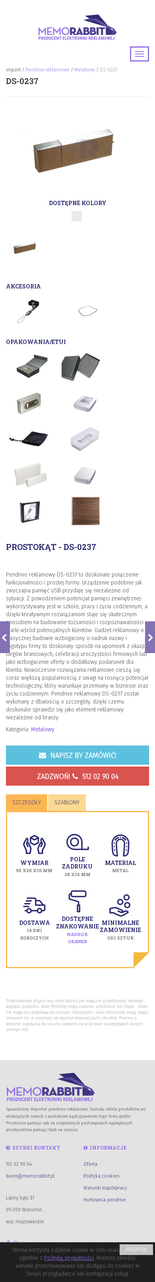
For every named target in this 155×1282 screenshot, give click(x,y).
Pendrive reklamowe (47, 70)
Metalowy (84, 70)
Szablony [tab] (66, 802)
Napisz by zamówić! (82, 755)
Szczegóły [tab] (26, 802)
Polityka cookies (101, 1176)
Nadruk (77, 934)
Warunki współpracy (105, 1188)
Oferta (90, 1164)
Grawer (77, 941)
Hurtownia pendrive (104, 1200)
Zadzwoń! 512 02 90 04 (77, 776)
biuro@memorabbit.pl (30, 1176)
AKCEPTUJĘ (136, 1249)
